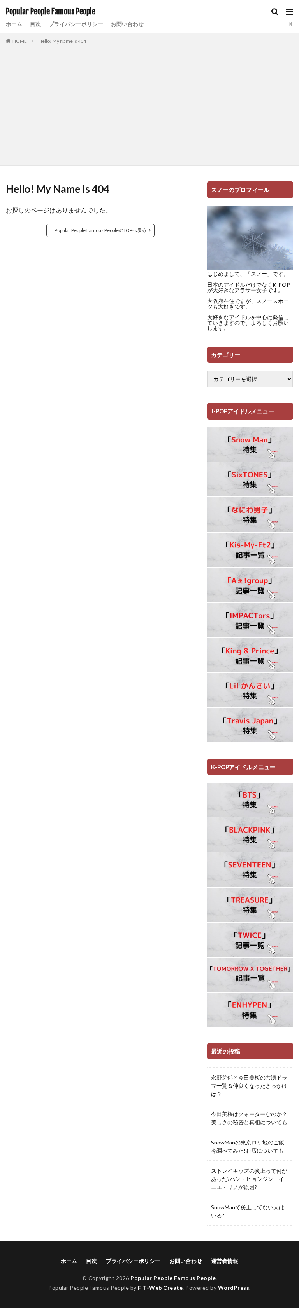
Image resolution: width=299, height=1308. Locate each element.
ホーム (14, 24)
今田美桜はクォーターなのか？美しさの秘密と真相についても (249, 1118)
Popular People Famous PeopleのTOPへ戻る (100, 230)
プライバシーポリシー (76, 24)
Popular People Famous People (50, 12)
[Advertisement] (149, 103)
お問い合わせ (127, 24)
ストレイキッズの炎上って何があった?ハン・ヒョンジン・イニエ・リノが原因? (249, 1178)
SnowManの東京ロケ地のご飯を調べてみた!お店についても (247, 1146)
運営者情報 (224, 1260)
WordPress (234, 1287)
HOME (19, 41)
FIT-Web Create (160, 1287)
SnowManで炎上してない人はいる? (247, 1211)
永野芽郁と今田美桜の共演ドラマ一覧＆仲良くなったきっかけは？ (249, 1085)
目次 (35, 24)
